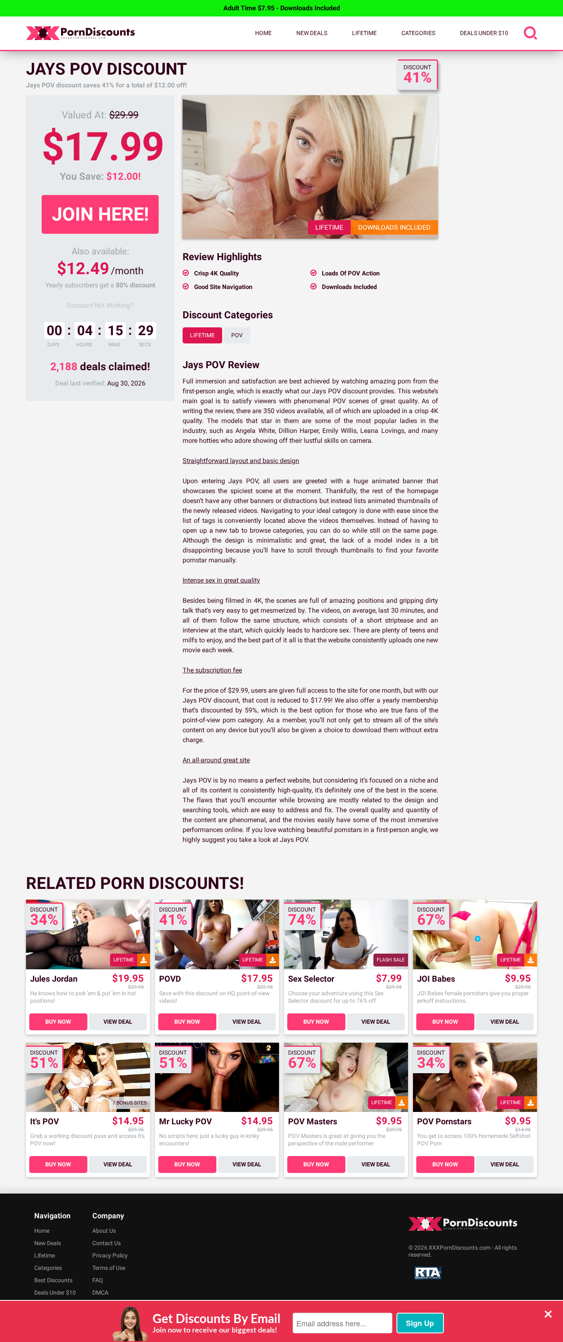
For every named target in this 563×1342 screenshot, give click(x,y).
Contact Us (106, 1243)
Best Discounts (53, 1280)
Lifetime (364, 33)
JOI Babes (436, 979)
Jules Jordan (53, 979)
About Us (104, 1230)
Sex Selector (311, 979)
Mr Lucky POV (185, 1121)
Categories (418, 33)
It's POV (44, 1121)
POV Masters (312, 1121)
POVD (170, 979)
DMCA (100, 1292)
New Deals (311, 33)
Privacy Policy (110, 1255)
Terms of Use (108, 1267)
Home (263, 33)
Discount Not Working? (100, 305)
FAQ (97, 1280)
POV (237, 335)
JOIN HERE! (100, 214)
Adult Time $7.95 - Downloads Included (281, 8)
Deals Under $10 (484, 33)
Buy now (58, 1021)
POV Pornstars (444, 1121)
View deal (117, 1021)
